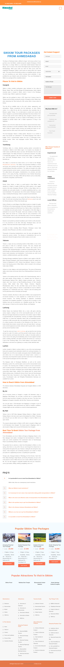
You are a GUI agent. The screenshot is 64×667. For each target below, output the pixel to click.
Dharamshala (7, 606)
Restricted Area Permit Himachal (55, 651)
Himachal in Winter (55, 613)
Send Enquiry (8, 563)
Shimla (5, 612)
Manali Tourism (38, 609)
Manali (5, 609)
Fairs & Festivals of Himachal (39, 642)
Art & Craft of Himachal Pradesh (40, 646)
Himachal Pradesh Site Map (55, 638)
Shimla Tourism (38, 612)
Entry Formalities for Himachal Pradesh (54, 642)
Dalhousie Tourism (39, 603)
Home (5, 626)
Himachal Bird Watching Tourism (22, 650)
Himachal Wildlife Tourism (22, 632)
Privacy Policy (7, 638)
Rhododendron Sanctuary (9, 164)
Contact (6, 632)
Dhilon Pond (9, 582)
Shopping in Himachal (55, 606)
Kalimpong (30, 199)
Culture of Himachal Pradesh (39, 633)
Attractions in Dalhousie (22, 604)
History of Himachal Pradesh (39, 629)
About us (6, 629)
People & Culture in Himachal (54, 610)
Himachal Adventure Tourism (23, 654)
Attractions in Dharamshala (22, 609)
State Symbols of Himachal (38, 638)
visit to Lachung (21, 331)
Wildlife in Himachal (55, 603)
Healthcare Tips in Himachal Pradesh (54, 629)
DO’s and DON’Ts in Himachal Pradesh (54, 647)
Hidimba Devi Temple (24, 582)
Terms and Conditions (9, 635)
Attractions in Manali (24, 612)
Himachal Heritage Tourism (23, 636)
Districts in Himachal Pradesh (39, 651)
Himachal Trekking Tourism (23, 641)
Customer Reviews (8, 641)
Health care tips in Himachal (54, 633)
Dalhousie (6, 603)
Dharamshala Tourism (40, 606)
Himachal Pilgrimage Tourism (23, 645)
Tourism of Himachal (29, 663)
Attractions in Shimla (24, 615)
